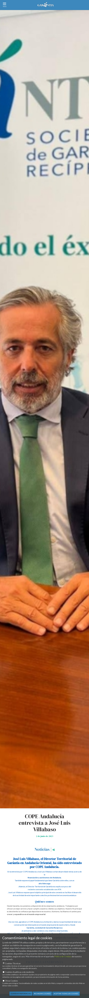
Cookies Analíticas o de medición (19, 972)
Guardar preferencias (21, 994)
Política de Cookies (62, 956)
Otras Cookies (11, 981)
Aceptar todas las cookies (66, 994)
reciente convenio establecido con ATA (44, 889)
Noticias (42, 849)
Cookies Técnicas (13, 963)
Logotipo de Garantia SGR (46, 5)
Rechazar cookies (42, 994)
